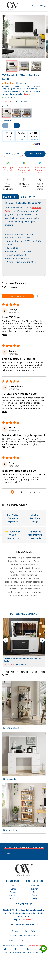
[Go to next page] (40, 492)
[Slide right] (45, 67)
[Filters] (37, 296)
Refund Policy (30, 931)
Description (10, 197)
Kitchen (34, 889)
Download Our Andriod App (24, 170)
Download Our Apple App (40, 170)
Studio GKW (19, 941)
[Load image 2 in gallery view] (23, 66)
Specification (28, 197)
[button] (3, 6)
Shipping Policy (16, 935)
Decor (34, 895)
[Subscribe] (43, 853)
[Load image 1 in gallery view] (11, 66)
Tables (13, 892)
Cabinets (13, 895)
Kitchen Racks (11, 728)
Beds (13, 886)
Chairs (13, 898)
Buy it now (35, 154)
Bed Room (34, 886)
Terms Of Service (31, 935)
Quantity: (7, 120)
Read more (28, 94)
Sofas (13, 889)
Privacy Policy (18, 931)
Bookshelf (8, 830)
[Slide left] (3, 67)
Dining (35, 898)
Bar (34, 892)
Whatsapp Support (8, 168)
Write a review (18, 296)
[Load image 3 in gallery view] (36, 66)
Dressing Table (11, 779)
